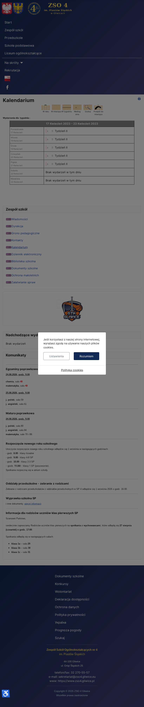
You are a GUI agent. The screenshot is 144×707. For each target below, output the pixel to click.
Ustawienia (56, 356)
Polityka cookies (72, 370)
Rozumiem (86, 356)
